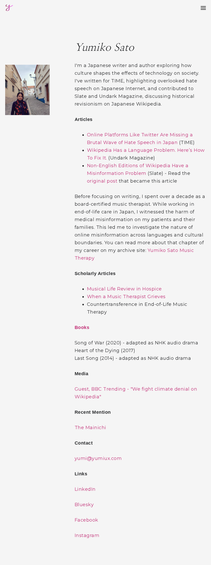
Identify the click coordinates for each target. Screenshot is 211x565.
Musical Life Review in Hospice (124, 289)
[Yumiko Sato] (9, 8)
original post (102, 181)
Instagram (87, 535)
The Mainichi (90, 427)
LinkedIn (85, 489)
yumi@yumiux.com (98, 458)
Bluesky (84, 504)
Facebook (86, 520)
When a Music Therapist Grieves (126, 296)
